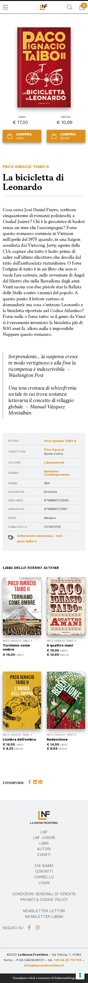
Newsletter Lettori (44, 911)
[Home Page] (44, 7)
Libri (44, 843)
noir (59, 536)
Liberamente (54, 462)
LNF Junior (44, 837)
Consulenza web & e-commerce (32, 978)
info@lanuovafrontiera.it (44, 965)
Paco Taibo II (26, 541)
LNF (44, 832)
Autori (44, 849)
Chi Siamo (44, 865)
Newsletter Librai (44, 916)
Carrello (44, 877)
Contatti (44, 871)
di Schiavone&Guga (63, 978)
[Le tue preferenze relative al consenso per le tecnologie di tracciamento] (80, 975)
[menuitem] (5, 7)
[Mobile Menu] (5, 7)
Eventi (44, 854)
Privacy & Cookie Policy (43, 899)
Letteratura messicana (34, 536)
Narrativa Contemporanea (56, 473)
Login (43, 883)
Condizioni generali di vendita (43, 894)
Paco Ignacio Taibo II (26, 166)
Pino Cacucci (54, 449)
